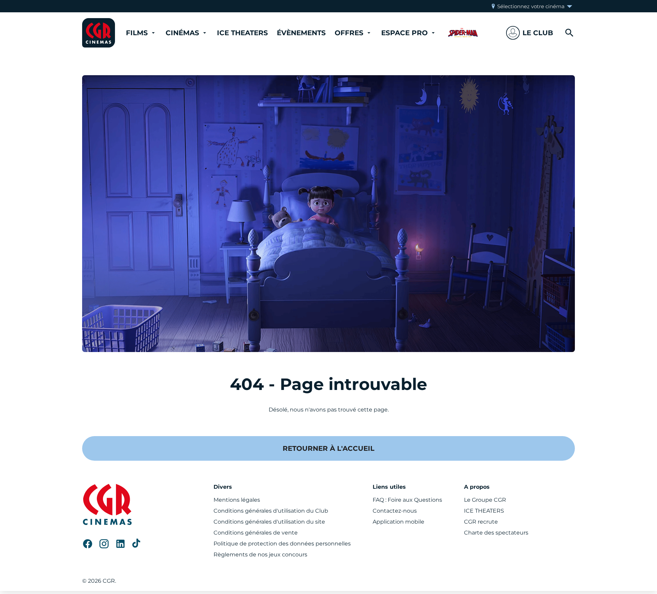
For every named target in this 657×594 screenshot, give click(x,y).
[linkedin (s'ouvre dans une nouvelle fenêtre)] (120, 543)
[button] (529, 33)
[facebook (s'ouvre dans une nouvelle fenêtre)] (87, 543)
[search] (569, 32)
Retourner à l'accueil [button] (328, 448)
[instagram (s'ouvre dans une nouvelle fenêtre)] (104, 543)
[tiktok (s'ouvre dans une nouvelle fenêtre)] (136, 543)
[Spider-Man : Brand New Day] (463, 33)
